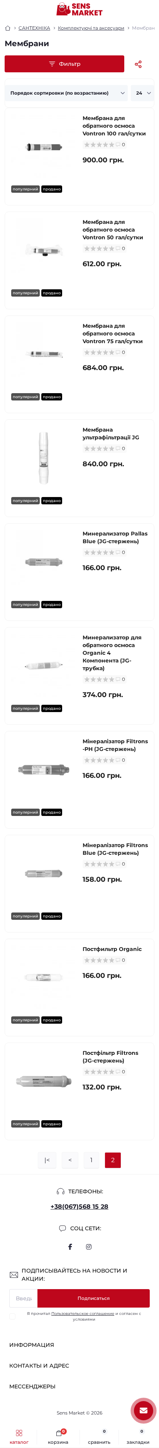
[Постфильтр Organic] (43, 977)
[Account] (150, 9)
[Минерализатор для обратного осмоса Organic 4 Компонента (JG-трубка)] (43, 666)
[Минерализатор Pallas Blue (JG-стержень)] (43, 562)
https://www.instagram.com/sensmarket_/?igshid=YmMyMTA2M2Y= (88, 1246)
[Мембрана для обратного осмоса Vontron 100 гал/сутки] (43, 146)
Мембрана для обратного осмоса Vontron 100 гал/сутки (114, 126)
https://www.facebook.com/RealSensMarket (70, 1246)
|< (47, 1160)
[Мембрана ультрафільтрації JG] (43, 458)
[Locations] (136, 9)
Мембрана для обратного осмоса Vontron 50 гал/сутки (113, 230)
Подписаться (94, 1298)
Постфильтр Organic (112, 949)
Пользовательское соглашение (82, 1313)
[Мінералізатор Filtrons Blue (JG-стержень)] (43, 873)
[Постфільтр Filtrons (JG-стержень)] (43, 1081)
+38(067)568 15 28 (79, 1206)
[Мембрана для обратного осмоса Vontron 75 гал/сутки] (43, 354)
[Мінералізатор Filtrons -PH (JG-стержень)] (43, 769)
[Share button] (138, 64)
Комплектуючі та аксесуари (91, 28)
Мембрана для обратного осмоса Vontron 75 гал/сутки (113, 333)
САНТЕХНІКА (34, 28)
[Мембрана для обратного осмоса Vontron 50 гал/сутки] (43, 250)
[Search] (24, 9)
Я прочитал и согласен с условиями (84, 1316)
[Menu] (10, 9)
